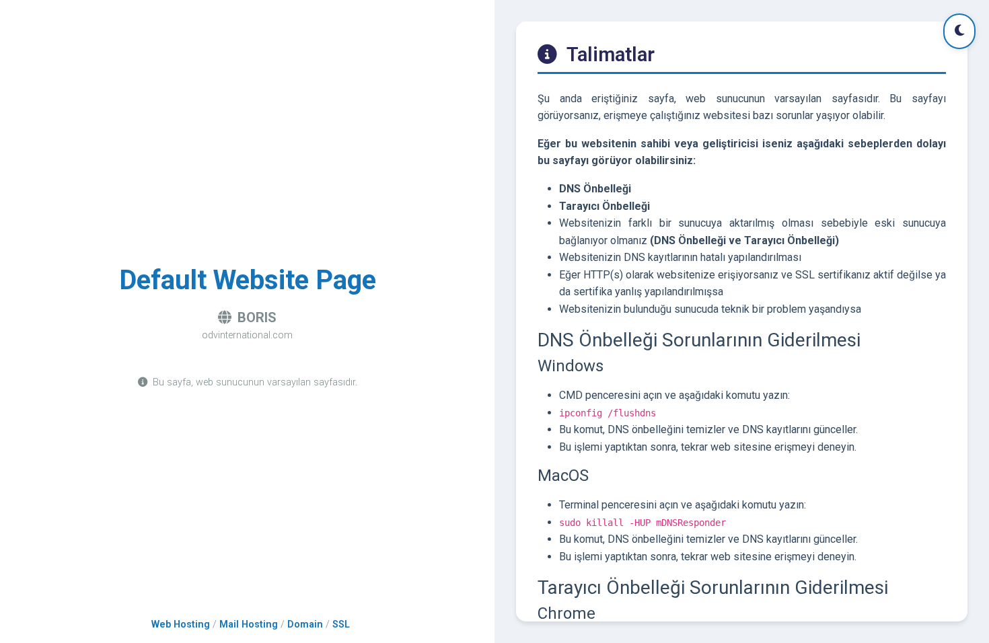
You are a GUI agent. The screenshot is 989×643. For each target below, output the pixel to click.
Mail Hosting (248, 624)
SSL (341, 624)
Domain (305, 624)
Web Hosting (180, 624)
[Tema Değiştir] (959, 31)
